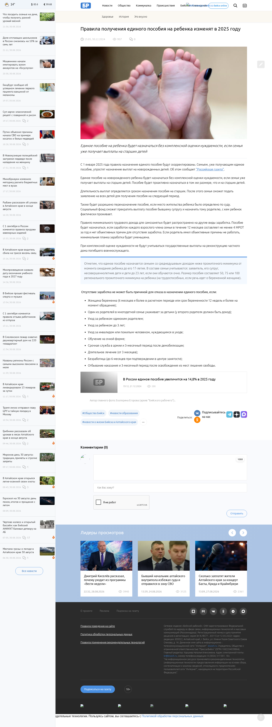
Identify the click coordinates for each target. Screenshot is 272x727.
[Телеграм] (229, 414)
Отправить (236, 513)
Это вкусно (140, 16)
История (124, 16)
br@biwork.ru (170, 656)
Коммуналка (143, 5)
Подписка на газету (128, 610)
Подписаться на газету (97, 689)
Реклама (104, 610)
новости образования (124, 413)
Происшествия (166, 5)
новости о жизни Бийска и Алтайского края (109, 422)
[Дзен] (236, 414)
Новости (107, 5)
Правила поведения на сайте (97, 626)
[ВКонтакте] (197, 413)
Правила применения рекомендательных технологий (112, 642)
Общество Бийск (93, 413)
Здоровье (107, 16)
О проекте (86, 610)
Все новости (29, 571)
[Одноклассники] (197, 420)
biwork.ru (212, 646)
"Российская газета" (210, 169)
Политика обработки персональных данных (106, 634)
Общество (124, 5)
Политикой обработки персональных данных (172, 716)
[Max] (244, 414)
